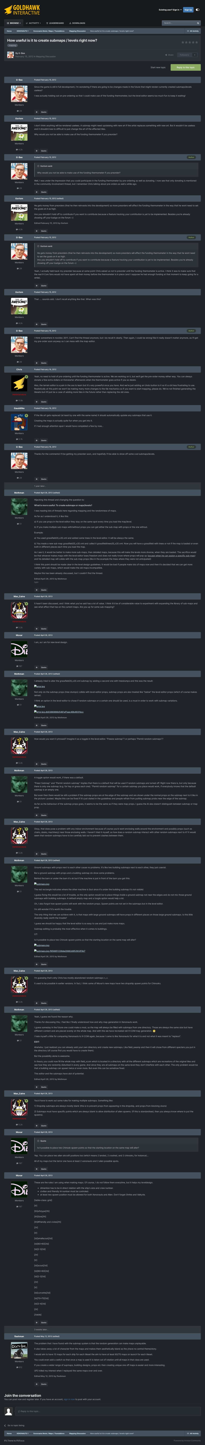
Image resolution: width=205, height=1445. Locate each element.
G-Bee (21, 53)
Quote (43, 112)
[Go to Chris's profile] (19, 383)
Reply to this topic (186, 67)
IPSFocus (20, 1440)
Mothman (19, 492)
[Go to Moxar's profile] (19, 649)
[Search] (198, 23)
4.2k (20, 149)
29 (20, 111)
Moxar (19, 635)
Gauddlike (19, 408)
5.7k (20, 439)
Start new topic (158, 67)
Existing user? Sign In (169, 10)
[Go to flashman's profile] (19, 1350)
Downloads (78, 23)
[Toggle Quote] (38, 166)
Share (170, 55)
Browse (14, 23)
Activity (34, 23)
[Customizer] (197, 9)
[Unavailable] (39, 686)
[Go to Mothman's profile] (19, 506)
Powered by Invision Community (187, 1440)
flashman (19, 1336)
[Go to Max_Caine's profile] (19, 610)
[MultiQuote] (36, 112)
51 (20, 524)
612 (20, 1367)
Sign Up (188, 10)
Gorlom (19, 118)
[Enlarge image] (154, 1031)
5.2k (20, 627)
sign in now (69, 1399)
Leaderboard (56, 23)
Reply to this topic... (30, 1411)
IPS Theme (8, 1440)
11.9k (20, 400)
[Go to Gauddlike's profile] (19, 422)
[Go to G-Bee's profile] (10, 55)
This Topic (187, 23)
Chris (19, 369)
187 (20, 666)
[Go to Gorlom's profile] (19, 132)
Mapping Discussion (46, 56)
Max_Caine (19, 596)
